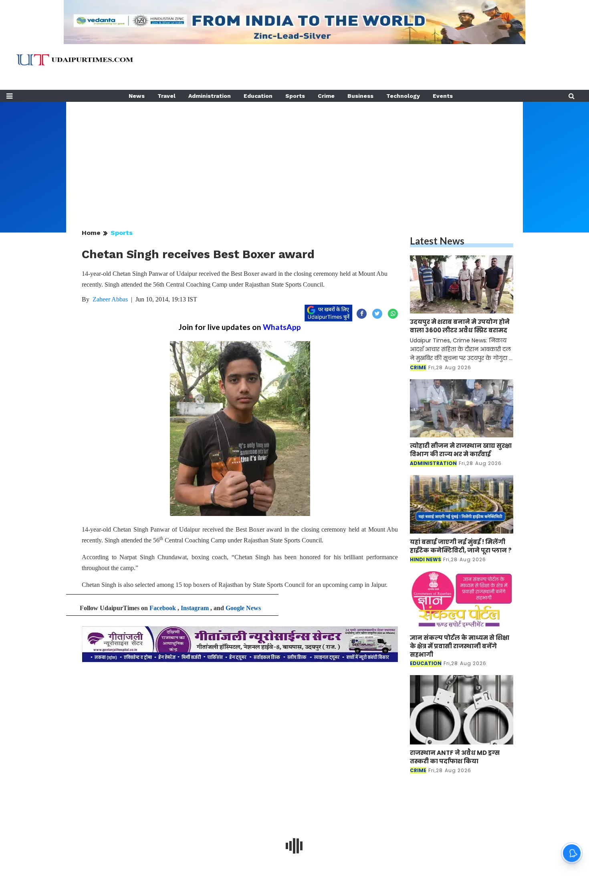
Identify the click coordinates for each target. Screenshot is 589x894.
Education (258, 96)
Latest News (437, 241)
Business (360, 96)
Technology (403, 96)
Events (443, 96)
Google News (243, 608)
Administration (209, 96)
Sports (295, 96)
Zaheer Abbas (110, 299)
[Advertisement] (294, 158)
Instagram (195, 608)
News (137, 96)
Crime (326, 96)
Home (91, 233)
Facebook (162, 608)
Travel (166, 96)
